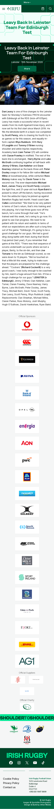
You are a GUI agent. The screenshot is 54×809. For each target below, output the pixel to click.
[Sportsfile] (27, 691)
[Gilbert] (27, 510)
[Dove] (27, 560)
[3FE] (18, 680)
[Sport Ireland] (27, 577)
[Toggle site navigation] (3, 9)
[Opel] (27, 409)
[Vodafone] (27, 326)
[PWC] (27, 460)
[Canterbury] (27, 342)
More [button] (26, 2)
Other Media (45, 805)
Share (27, 69)
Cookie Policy (11, 778)
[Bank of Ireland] (27, 393)
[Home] (13, 8)
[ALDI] (27, 476)
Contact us (9, 787)
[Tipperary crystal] (36, 680)
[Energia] (27, 426)
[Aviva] (27, 376)
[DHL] (27, 644)
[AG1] (27, 661)
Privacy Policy (11, 783)
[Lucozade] (27, 493)
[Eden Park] (27, 611)
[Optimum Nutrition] (27, 543)
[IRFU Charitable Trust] (27, 707)
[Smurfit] (27, 527)
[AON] (27, 443)
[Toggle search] (50, 8)
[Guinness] (27, 359)
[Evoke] (27, 627)
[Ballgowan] (27, 594)
